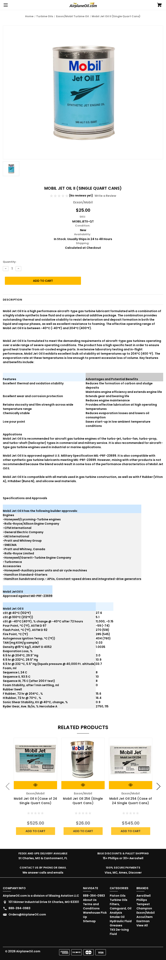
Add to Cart (35, 831)
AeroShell (143, 896)
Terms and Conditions (91, 906)
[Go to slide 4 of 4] (8, 786)
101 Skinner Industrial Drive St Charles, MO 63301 (44, 902)
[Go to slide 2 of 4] (158, 786)
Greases (116, 925)
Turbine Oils (118, 900)
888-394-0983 (19, 908)
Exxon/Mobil (145, 913)
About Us (90, 900)
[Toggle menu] (5, 5)
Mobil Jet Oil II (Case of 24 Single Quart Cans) (35, 800)
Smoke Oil (117, 917)
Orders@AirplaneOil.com (27, 914)
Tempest (143, 904)
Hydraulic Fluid (121, 921)
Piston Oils (118, 896)
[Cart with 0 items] (159, 5)
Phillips (141, 900)
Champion (144, 908)
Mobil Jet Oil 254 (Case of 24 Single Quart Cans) (130, 800)
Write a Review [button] (105, 196)
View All (142, 925)
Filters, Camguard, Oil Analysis (120, 908)
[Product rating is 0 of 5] (59, 195)
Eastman (143, 921)
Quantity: (9, 262)
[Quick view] (35, 785)
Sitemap (89, 921)
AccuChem (144, 917)
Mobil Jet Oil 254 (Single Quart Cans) (83, 800)
